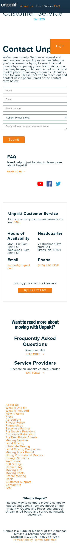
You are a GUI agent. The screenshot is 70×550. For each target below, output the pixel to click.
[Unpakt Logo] (22, 526)
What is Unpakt (16, 408)
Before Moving (16, 476)
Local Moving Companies (23, 449)
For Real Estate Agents (21, 437)
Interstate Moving (18, 446)
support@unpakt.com (19, 267)
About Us (26, 6)
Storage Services (17, 458)
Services (6, 19)
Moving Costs (15, 473)
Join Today (33, 373)
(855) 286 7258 (48, 265)
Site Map (49, 540)
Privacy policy (23, 540)
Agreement (13, 419)
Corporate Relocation (20, 434)
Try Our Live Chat (35, 290)
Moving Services (17, 440)
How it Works (15, 414)
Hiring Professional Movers (24, 455)
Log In (60, 46)
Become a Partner (18, 428)
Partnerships (14, 425)
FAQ (57, 6)
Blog (29, 19)
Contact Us (13, 485)
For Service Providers (15, 32)
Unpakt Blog (14, 467)
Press (9, 417)
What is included (17, 411)
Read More (14, 171)
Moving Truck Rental (20, 452)
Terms (38, 540)
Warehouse (13, 461)
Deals (9, 479)
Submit (14, 139)
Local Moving (15, 443)
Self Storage (14, 464)
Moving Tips (14, 470)
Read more (33, 354)
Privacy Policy (15, 422)
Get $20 (39, 19)
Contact (18, 19)
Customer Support (18, 482)
